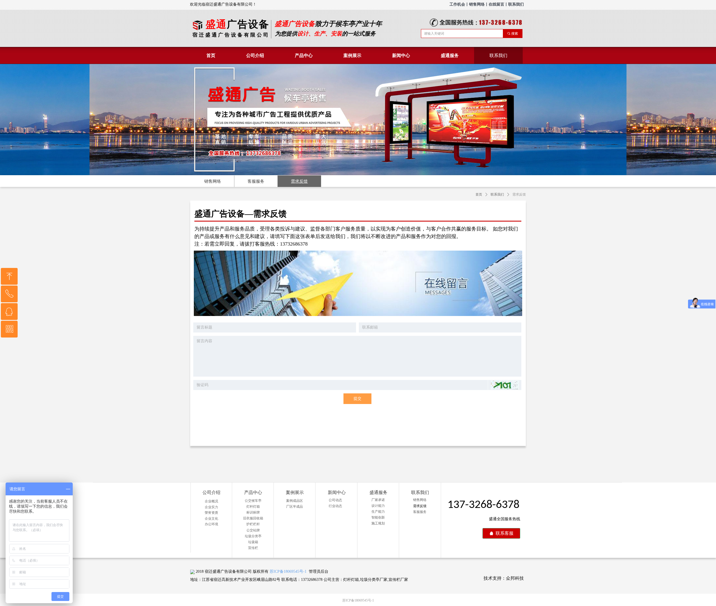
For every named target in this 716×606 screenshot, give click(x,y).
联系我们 (497, 194)
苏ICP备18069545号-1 (288, 571)
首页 (478, 194)
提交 (357, 398)
